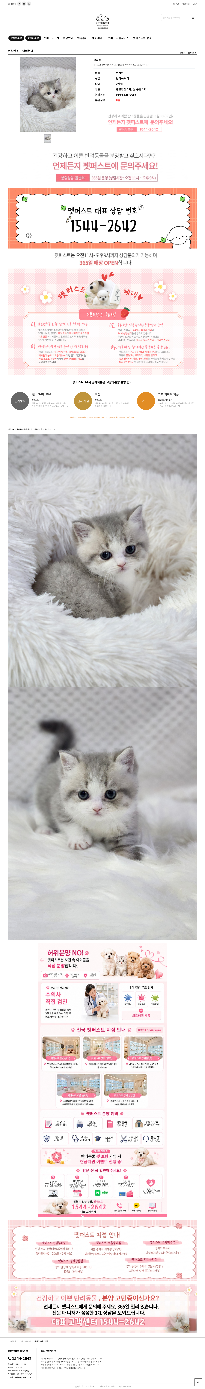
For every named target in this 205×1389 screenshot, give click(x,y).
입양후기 (82, 38)
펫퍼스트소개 (51, 38)
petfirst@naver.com (23, 1377)
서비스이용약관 (25, 1341)
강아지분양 (16, 38)
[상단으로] (198, 1382)
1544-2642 (21, 1358)
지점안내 (97, 38)
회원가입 (186, 3)
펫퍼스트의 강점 (142, 38)
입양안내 (68, 38)
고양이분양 (33, 38)
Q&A (195, 3)
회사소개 (12, 1341)
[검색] (193, 17)
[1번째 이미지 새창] (47, 138)
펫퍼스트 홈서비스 (118, 38)
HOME (182, 53)
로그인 (176, 3)
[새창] (24, 3)
